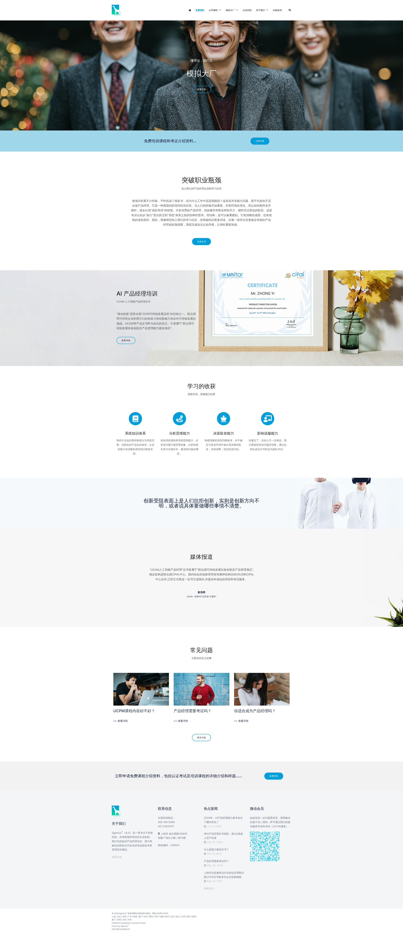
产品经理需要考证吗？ (192, 711)
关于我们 (260, 10)
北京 (119, 916)
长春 (130, 919)
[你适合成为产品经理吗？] (262, 689)
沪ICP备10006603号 (121, 929)
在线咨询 (277, 10)
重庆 (151, 916)
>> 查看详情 (120, 720)
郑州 (188, 916)
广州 (130, 916)
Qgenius (122, 913)
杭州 (167, 916)
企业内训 (247, 10)
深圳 (124, 916)
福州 (194, 916)
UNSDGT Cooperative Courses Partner (129, 923)
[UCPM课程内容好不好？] (141, 689)
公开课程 (213, 10)
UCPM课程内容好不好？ (134, 711)
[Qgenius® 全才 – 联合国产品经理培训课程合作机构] (116, 9)
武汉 (172, 916)
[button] (290, 10)
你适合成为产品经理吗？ (255, 711)
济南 (119, 919)
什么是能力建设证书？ (216, 849)
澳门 (140, 916)
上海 (114, 916)
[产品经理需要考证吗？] (201, 689)
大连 (124, 919)
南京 (178, 916)
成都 (162, 916)
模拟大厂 (230, 10)
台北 (146, 916)
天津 (183, 916)
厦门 (114, 919)
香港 (135, 916)
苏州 (156, 916)
